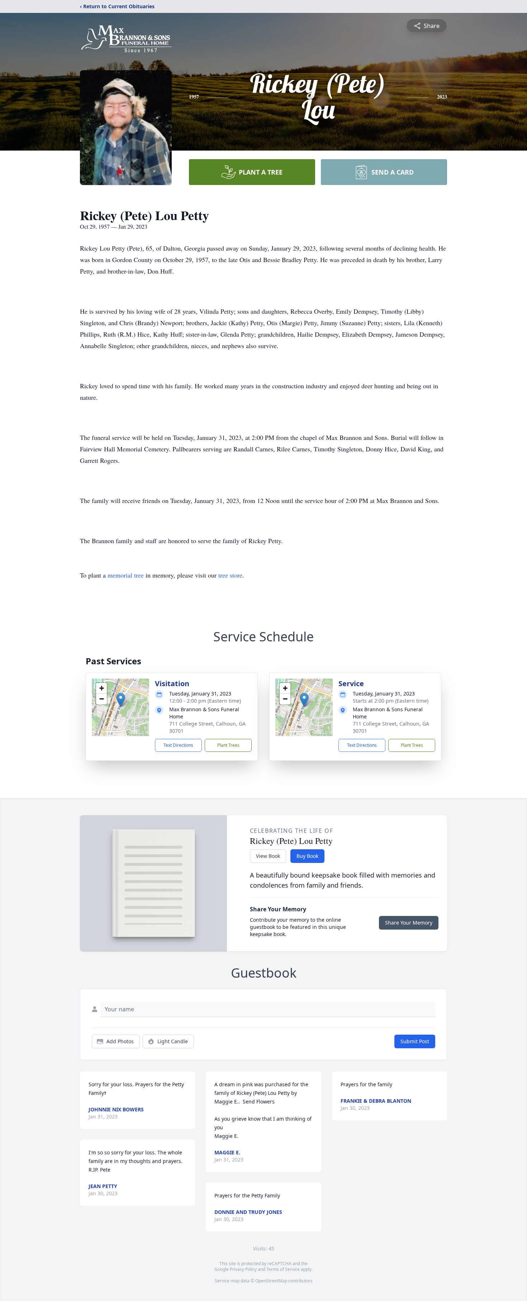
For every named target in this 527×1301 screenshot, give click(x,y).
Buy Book (307, 856)
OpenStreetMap (271, 1281)
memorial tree (126, 575)
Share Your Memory (408, 922)
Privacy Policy (243, 1269)
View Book (268, 856)
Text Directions (178, 745)
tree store (230, 575)
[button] (120, 700)
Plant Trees (228, 745)
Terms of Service (283, 1269)
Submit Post (414, 1041)
